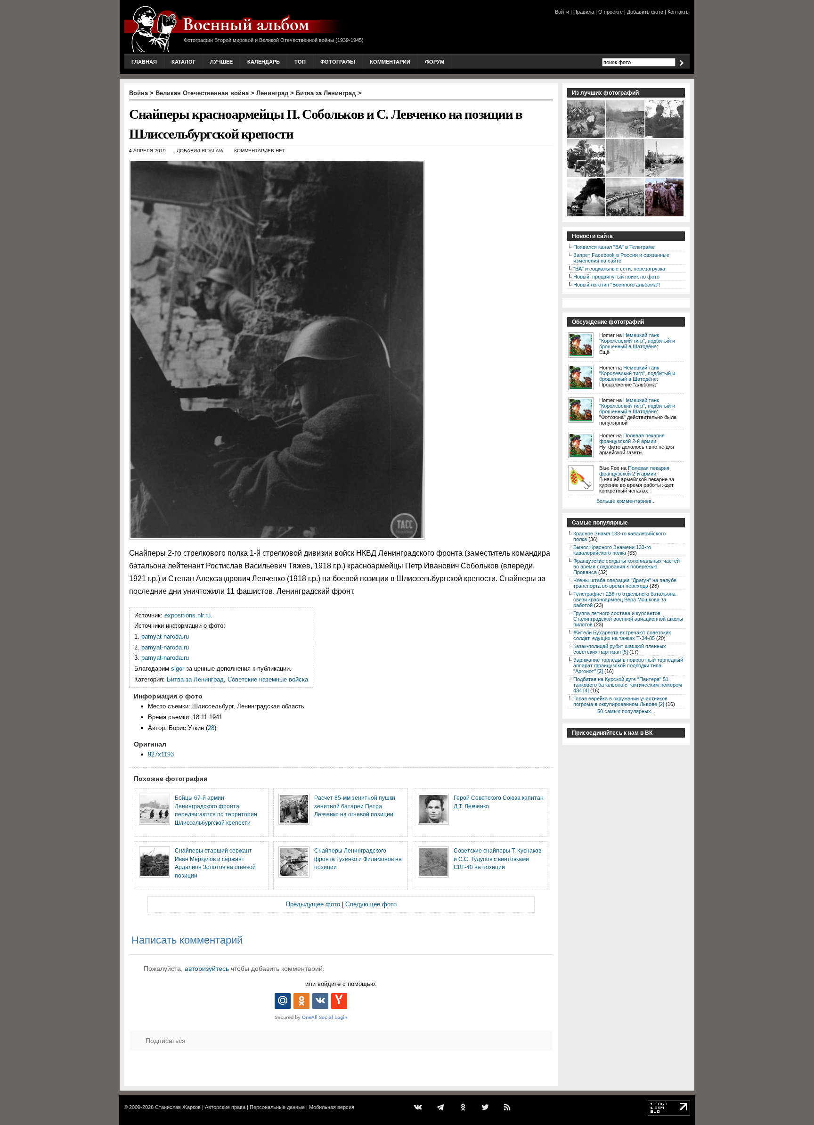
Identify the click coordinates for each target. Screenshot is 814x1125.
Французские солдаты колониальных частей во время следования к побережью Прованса (626, 566)
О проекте (610, 12)
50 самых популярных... (626, 711)
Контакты (678, 12)
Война (138, 93)
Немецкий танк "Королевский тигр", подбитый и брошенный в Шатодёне (637, 340)
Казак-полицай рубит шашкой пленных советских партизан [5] (619, 649)
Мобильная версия (331, 1107)
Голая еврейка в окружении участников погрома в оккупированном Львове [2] (620, 701)
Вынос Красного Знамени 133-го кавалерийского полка (612, 550)
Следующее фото (371, 904)
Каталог (183, 62)
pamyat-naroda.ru (165, 636)
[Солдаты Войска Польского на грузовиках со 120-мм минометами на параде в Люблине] (586, 176)
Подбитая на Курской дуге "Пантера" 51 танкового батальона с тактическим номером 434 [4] (627, 684)
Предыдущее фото (313, 904)
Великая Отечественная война (202, 93)
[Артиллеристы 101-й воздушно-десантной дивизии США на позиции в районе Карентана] (664, 176)
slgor (177, 668)
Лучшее (221, 62)
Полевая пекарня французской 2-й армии (632, 438)
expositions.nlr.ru (187, 615)
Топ (300, 62)
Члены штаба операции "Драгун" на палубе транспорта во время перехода (624, 583)
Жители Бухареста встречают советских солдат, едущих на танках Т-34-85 (622, 635)
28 (211, 727)
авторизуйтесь (207, 968)
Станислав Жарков (178, 1107)
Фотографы (337, 62)
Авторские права (225, 1107)
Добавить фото (645, 12)
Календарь (263, 62)
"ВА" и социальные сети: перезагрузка (619, 268)
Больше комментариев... (626, 501)
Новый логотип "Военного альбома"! (616, 284)
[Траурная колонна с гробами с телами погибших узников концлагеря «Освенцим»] (625, 215)
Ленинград (272, 93)
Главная (144, 62)
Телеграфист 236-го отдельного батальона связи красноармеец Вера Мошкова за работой (624, 599)
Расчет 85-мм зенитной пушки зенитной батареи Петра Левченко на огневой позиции (354, 806)
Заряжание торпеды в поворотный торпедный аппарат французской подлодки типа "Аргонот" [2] (628, 665)
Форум (434, 62)
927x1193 (161, 754)
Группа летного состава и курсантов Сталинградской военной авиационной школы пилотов (628, 618)
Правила (583, 12)
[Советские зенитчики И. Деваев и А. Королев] (664, 137)
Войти (562, 12)
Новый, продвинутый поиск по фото (616, 276)
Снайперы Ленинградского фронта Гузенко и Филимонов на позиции (358, 858)
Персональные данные (277, 1107)
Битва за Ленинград (326, 93)
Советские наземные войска (268, 679)
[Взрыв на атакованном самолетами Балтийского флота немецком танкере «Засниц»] (586, 215)
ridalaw (212, 150)
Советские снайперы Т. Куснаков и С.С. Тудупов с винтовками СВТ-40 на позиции (497, 858)
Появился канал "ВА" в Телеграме (614, 247)
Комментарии (390, 62)
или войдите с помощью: (341, 983)
